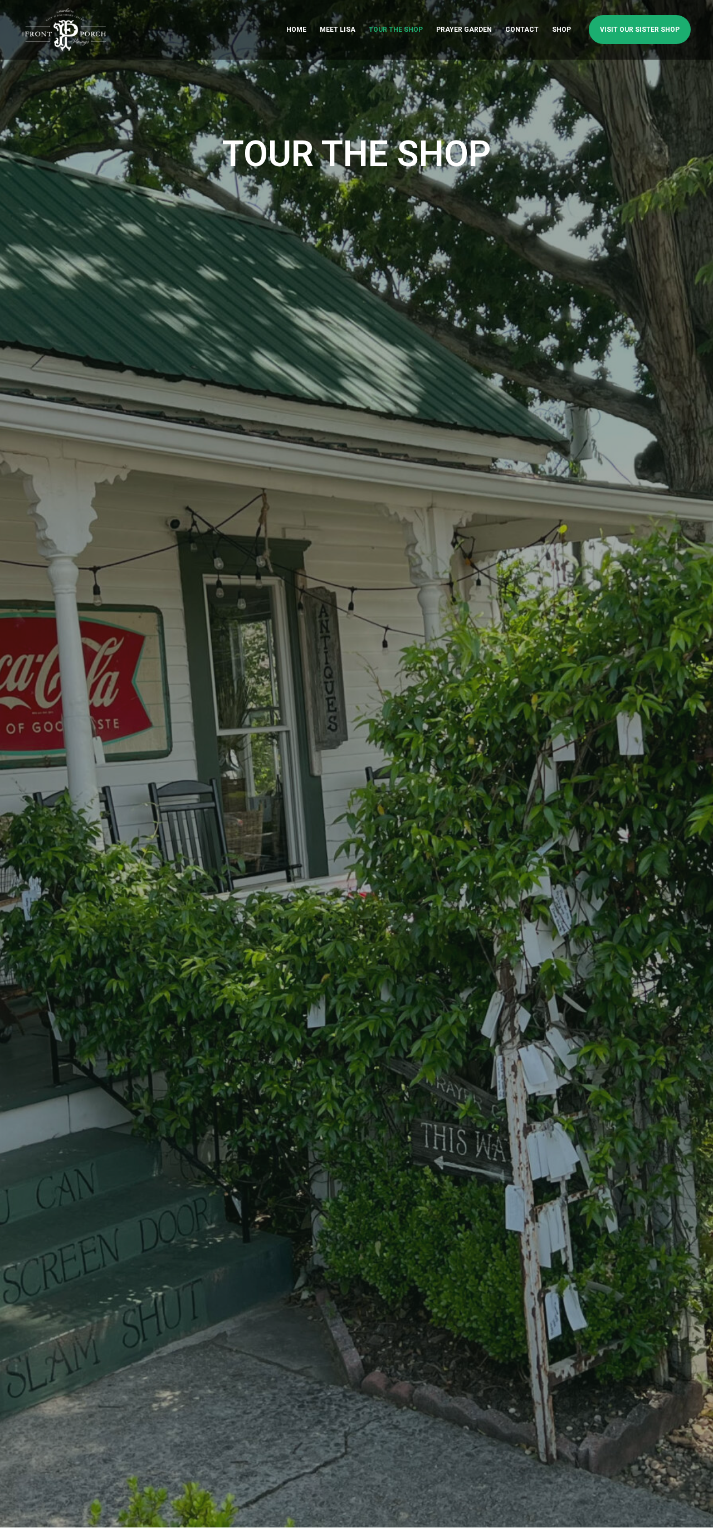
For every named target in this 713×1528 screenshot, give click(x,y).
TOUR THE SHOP (396, 29)
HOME (296, 29)
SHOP (561, 29)
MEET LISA (337, 29)
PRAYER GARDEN (464, 29)
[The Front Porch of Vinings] (64, 28)
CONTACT (522, 29)
